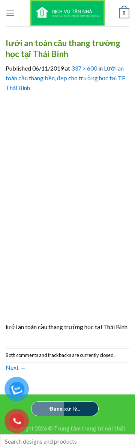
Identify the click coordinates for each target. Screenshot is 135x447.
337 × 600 (84, 68)
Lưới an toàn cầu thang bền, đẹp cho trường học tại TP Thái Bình (66, 78)
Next (16, 367)
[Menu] (10, 13)
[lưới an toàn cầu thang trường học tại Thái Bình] (67, 210)
